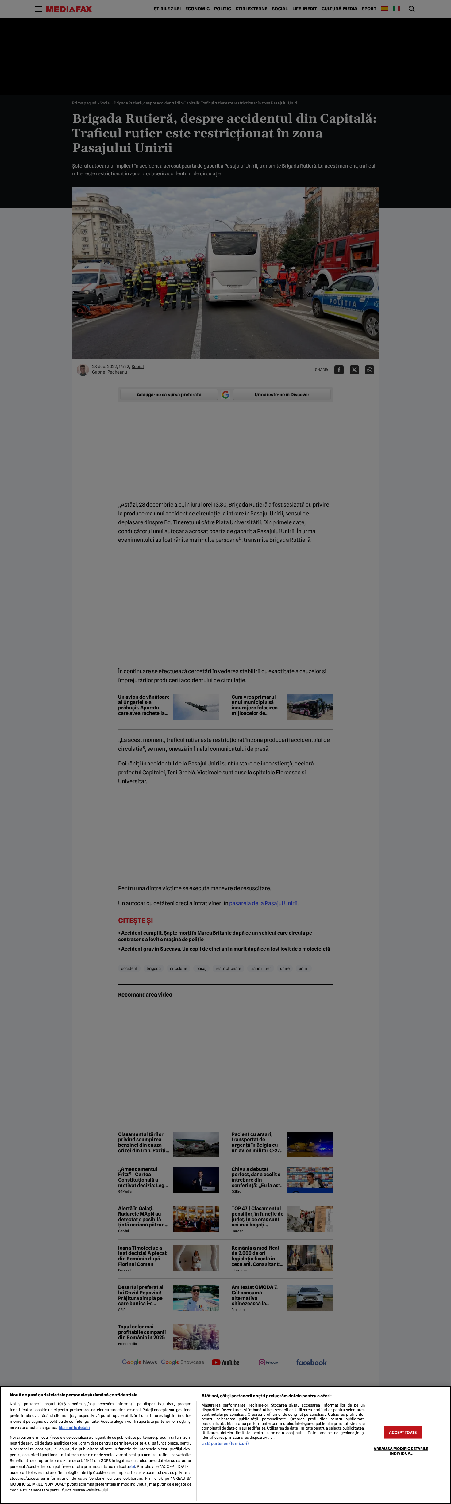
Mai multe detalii (74, 1427)
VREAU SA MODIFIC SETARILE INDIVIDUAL (401, 1450)
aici (132, 1466)
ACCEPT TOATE (403, 1432)
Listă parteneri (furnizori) (225, 1443)
